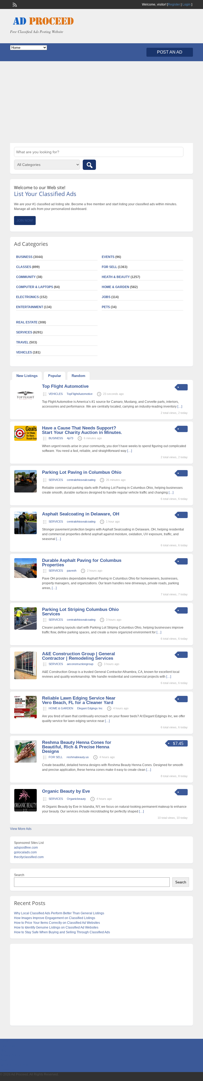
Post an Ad (169, 52)
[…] (129, 451)
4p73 (70, 438)
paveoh (71, 570)
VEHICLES (56, 393)
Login (186, 4)
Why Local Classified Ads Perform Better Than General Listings (59, 913)
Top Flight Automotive (65, 386)
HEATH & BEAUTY (116, 277)
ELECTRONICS (27, 297)
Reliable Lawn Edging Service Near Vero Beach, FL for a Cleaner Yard (79, 700)
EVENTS (108, 257)
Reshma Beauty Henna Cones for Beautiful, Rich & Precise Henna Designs (76, 747)
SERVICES (56, 479)
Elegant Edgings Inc (90, 708)
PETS (106, 307)
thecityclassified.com (29, 857)
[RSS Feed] (14, 4)
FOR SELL (109, 267)
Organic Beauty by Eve (66, 791)
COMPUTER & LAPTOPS (34, 287)
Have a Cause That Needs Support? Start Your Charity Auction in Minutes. (82, 430)
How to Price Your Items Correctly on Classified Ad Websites (57, 923)
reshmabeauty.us (78, 757)
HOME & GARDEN (115, 287)
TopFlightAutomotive (80, 393)
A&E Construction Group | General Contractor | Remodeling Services (78, 656)
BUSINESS (56, 438)
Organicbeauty (76, 798)
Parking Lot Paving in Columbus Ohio (81, 472)
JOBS (106, 297)
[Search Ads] (89, 165)
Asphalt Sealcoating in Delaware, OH (80, 513)
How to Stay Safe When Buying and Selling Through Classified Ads (62, 932)
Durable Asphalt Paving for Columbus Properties (81, 562)
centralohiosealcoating (81, 479)
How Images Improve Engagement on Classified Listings (54, 918)
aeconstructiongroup (80, 664)
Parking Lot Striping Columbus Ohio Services (80, 611)
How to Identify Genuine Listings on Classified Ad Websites (56, 927)
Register (174, 4)
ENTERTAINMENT (29, 307)
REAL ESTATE (27, 322)
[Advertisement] (101, 102)
